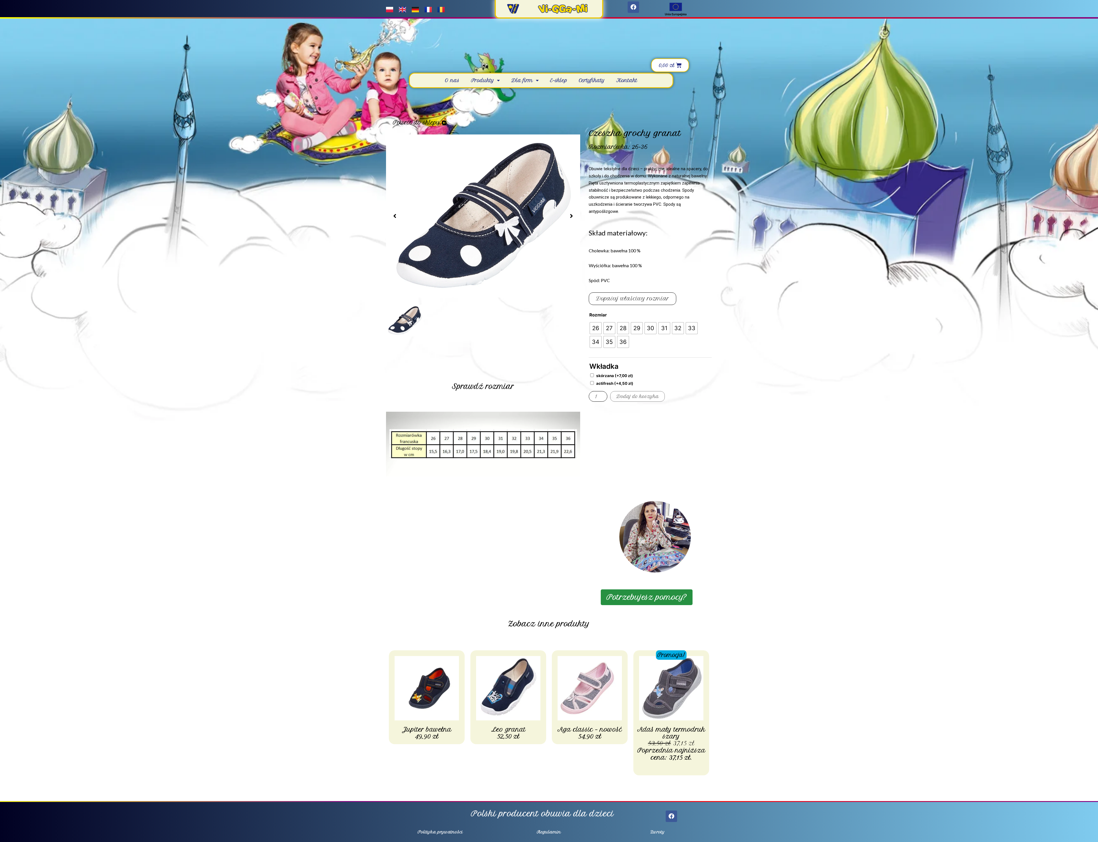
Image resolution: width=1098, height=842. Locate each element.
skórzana (614, 375)
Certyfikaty (592, 80)
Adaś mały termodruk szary (671, 733)
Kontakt (626, 80)
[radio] (595, 328)
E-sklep (558, 80)
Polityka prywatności (440, 832)
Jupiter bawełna (426, 729)
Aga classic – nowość (590, 729)
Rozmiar (598, 315)
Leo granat (508, 729)
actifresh (614, 383)
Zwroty (657, 832)
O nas (452, 80)
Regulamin (549, 832)
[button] (394, 216)
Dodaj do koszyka (637, 396)
